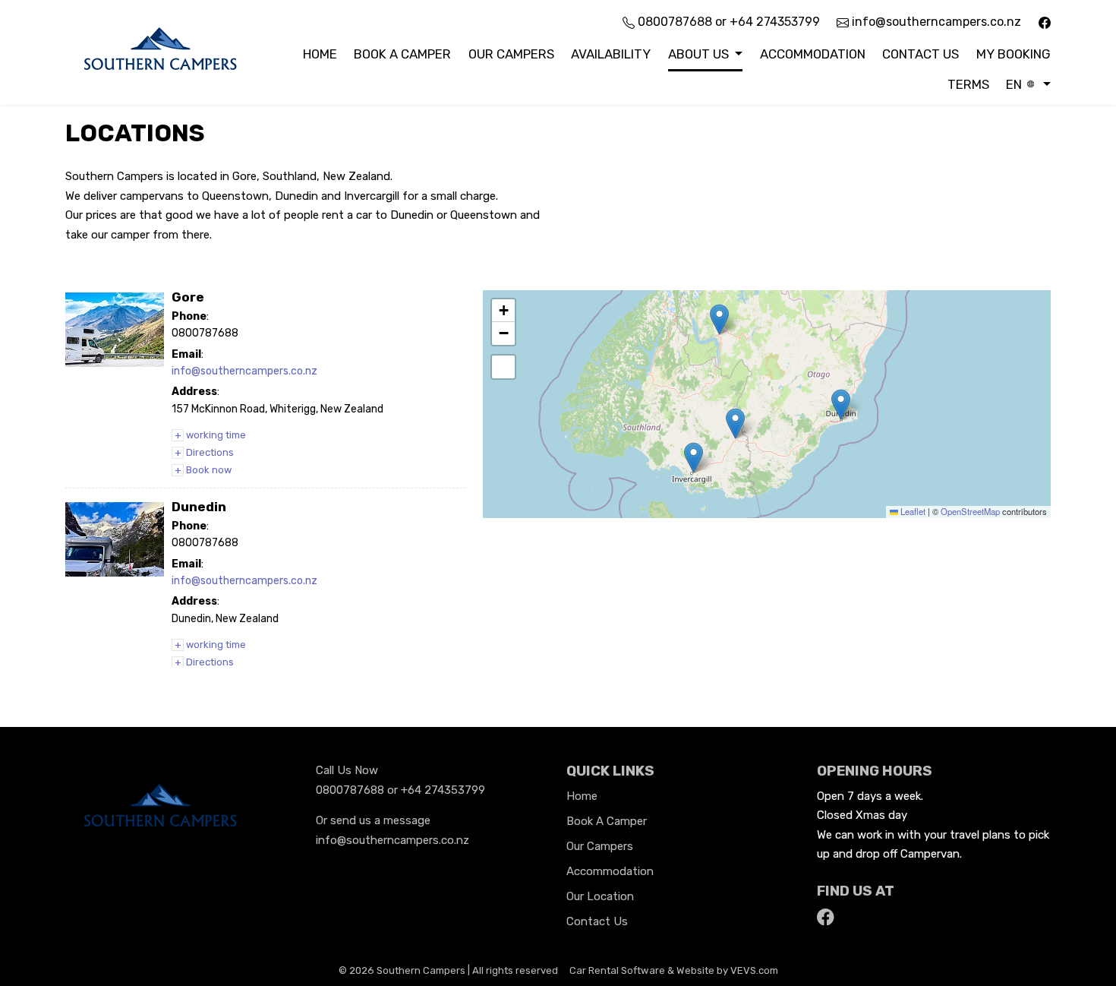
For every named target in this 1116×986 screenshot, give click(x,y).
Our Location (600, 896)
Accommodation (812, 54)
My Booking (1013, 54)
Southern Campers (421, 970)
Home (320, 54)
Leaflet (911, 511)
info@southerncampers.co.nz (935, 21)
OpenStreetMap (970, 511)
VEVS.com (754, 970)
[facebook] (1045, 21)
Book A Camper (402, 54)
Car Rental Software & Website (641, 970)
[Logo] (160, 51)
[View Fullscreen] (503, 367)
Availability (611, 54)
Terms (968, 84)
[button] (705, 54)
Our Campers (511, 54)
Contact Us (920, 54)
